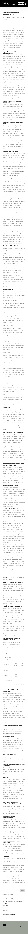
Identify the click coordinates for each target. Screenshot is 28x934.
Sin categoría (21, 17)
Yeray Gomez (8, 17)
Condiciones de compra (19, 926)
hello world (5, 905)
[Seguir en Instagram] (4, 925)
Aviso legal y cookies (8, 926)
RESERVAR (21, 3)
